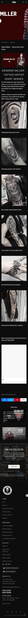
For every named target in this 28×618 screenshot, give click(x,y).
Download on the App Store (11, 568)
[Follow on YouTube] (16, 611)
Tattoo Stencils (6, 554)
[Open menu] (2, 2)
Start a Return (6, 590)
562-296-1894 (11, 583)
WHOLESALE (6, 603)
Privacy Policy (6, 511)
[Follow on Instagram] (11, 611)
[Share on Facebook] (4, 399)
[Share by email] (23, 399)
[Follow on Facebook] (7, 611)
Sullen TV (5, 546)
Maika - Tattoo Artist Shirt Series (11, 412)
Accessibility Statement (9, 538)
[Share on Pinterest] (17, 399)
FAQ (3, 502)
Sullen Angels (6, 558)
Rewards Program (7, 532)
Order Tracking (6, 592)
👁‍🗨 (3, 379)
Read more (5, 420)
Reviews (4, 518)
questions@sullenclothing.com (11, 587)
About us (4, 505)
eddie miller (12, 42)
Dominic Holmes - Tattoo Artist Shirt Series (13, 429)
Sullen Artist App (7, 561)
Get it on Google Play (10, 571)
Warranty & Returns (8, 508)
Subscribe (14, 466)
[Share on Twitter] (11, 399)
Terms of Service (7, 515)
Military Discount (7, 535)
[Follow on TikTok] (20, 611)
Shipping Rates (6, 529)
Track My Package (7, 525)
